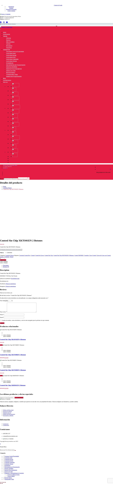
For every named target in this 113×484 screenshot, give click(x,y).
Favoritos (9, 48)
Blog (4, 78)
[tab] (58, 265)
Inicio (4, 32)
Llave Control (92, 255)
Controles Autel (11, 53)
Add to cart (3, 260)
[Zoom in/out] (5, 482)
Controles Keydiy (11, 55)
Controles (86, 255)
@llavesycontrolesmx (10, 283)
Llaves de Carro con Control (104, 255)
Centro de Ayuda (58, 5)
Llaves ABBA (11, 476)
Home (4, 186)
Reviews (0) (6, 266)
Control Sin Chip (49, 255)
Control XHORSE (78, 255)
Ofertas (8, 38)
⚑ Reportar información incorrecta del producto (11, 249)
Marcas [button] (5, 82)
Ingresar (11, 8)
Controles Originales (12, 59)
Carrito (8, 44)
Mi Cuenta (9, 46)
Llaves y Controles (4, 256)
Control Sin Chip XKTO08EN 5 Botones (13, 355)
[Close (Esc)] (0, 482)
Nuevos (8, 40)
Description (6, 265)
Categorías (6, 49)
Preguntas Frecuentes (11, 9)
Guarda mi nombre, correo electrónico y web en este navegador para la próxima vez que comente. (25, 320)
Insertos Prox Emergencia (14, 69)
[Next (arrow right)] (2, 483)
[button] (4, 261)
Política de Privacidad (8, 410)
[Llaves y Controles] (5, 14)
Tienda (5, 36)
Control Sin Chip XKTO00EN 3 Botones (13, 370)
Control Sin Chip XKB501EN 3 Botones (12, 385)
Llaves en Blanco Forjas (13, 474)
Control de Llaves (39, 255)
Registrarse (11, 6)
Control (33, 255)
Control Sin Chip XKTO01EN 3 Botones (63, 255)
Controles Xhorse (11, 61)
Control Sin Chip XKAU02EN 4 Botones (13, 339)
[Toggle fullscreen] (3, 482)
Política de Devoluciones (9, 414)
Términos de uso (7, 412)
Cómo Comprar (11, 10)
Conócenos (6, 34)
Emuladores (9, 63)
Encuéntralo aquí (15, 278)
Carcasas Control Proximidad (15, 51)
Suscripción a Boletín (8, 415)
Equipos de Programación (14, 76)
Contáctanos (7, 80)
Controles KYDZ (11, 57)
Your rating (2, 300)
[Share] (2, 482)
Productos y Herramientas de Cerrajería (14, 473)
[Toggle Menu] (0, 29)
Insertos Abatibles (11, 67)
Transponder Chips (12, 74)
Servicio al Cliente (7, 411)
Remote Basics (10, 72)
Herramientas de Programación (15, 65)
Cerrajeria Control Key (24, 255)
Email (2, 317)
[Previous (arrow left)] (0, 483)
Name (2, 314)
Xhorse (11, 256)
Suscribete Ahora (19, 397)
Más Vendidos (10, 42)
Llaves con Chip (11, 71)
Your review (3, 312)
